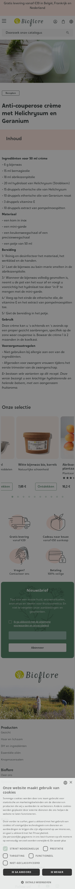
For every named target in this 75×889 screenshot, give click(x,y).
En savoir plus (58, 840)
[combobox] (65, 783)
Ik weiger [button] (57, 872)
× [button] (70, 782)
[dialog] (37, 833)
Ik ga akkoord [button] (21, 872)
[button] (37, 882)
